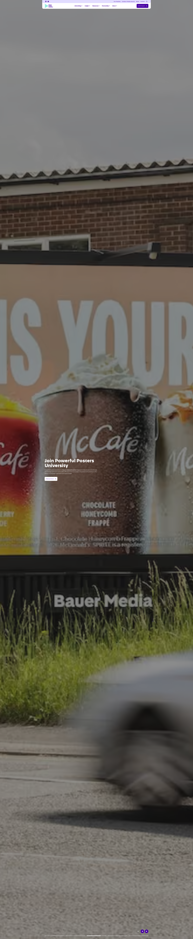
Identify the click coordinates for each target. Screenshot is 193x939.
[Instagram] (48, 1)
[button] (146, 1)
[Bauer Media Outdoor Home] (49, 6)
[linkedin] (45, 1)
